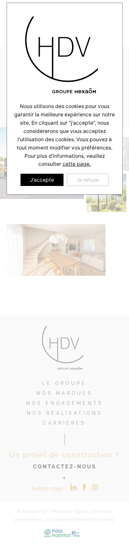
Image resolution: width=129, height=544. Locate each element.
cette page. (77, 164)
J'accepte (42, 180)
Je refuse (87, 180)
